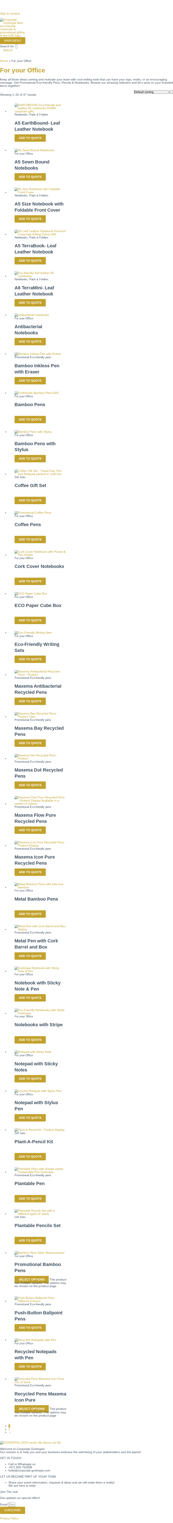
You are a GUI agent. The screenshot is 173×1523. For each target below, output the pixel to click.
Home (4, 61)
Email (4, 1504)
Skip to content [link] (10, 13)
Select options (32, 1279)
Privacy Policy (9, 1518)
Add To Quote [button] (30, 138)
